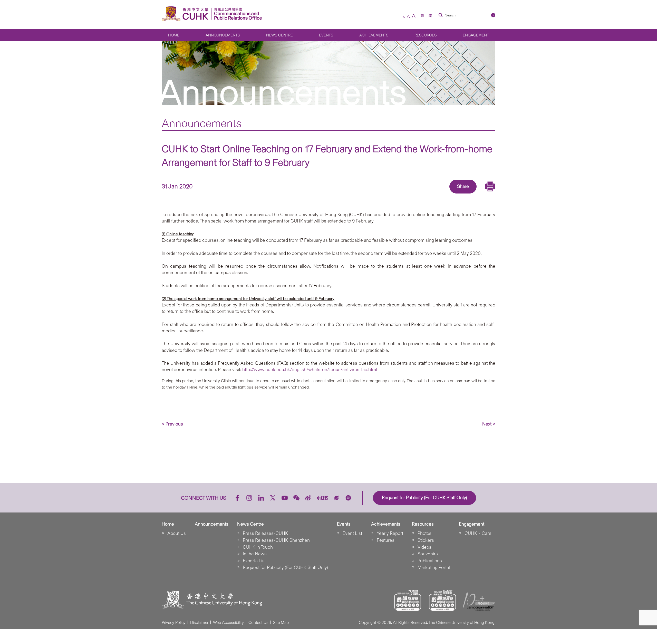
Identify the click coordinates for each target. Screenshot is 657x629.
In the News (255, 554)
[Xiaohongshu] (322, 498)
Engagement (476, 35)
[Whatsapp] (480, 194)
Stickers (426, 540)
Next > (488, 424)
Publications (430, 561)
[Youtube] (285, 498)
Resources (425, 35)
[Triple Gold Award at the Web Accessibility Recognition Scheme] (407, 600)
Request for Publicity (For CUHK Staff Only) (285, 567)
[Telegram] (457, 194)
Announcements (223, 35)
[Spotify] (348, 498)
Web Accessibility (228, 622)
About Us (176, 533)
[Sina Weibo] (468, 194)
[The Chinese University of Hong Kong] (186, 13)
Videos (424, 547)
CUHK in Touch (258, 547)
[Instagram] (249, 498)
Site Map (281, 622)
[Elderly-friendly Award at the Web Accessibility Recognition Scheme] (442, 600)
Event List (352, 533)
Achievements (373, 35)
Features (385, 540)
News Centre (279, 35)
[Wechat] (296, 498)
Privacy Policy (174, 622)
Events (326, 35)
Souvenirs (428, 554)
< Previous (172, 424)
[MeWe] (492, 194)
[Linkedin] (433, 194)
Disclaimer (199, 622)
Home (173, 35)
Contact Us (258, 622)
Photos (424, 533)
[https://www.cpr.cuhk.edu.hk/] (236, 13)
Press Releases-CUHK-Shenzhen (276, 540)
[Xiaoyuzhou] (336, 498)
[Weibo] (308, 498)
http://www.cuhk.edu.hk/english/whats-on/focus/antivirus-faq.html (309, 369)
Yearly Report (390, 533)
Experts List (254, 561)
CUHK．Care (478, 533)
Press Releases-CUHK (265, 533)
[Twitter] (445, 194)
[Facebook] (421, 194)
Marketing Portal (434, 567)
